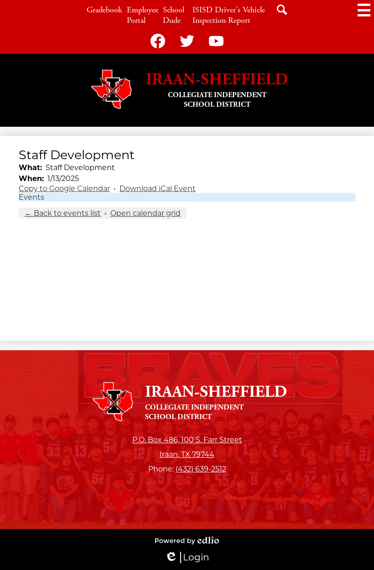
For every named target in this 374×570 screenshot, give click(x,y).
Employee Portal (142, 15)
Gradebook (104, 10)
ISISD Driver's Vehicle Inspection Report (228, 15)
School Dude (173, 15)
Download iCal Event (157, 188)
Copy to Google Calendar (64, 188)
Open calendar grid (145, 213)
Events (31, 197)
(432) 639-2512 (201, 469)
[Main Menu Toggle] (364, 10)
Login (187, 557)
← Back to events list (63, 213)
